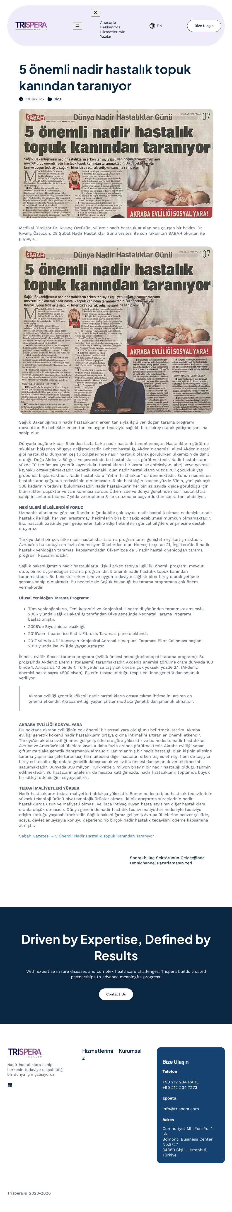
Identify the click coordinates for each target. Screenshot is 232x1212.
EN (159, 25)
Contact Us (116, 994)
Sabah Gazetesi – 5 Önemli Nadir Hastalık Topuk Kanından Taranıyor (86, 836)
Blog (57, 99)
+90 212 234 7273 (179, 1087)
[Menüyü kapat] (95, 13)
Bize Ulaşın (204, 26)
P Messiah (60, 1193)
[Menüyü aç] (77, 26)
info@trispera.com (180, 1108)
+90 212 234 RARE (180, 1082)
